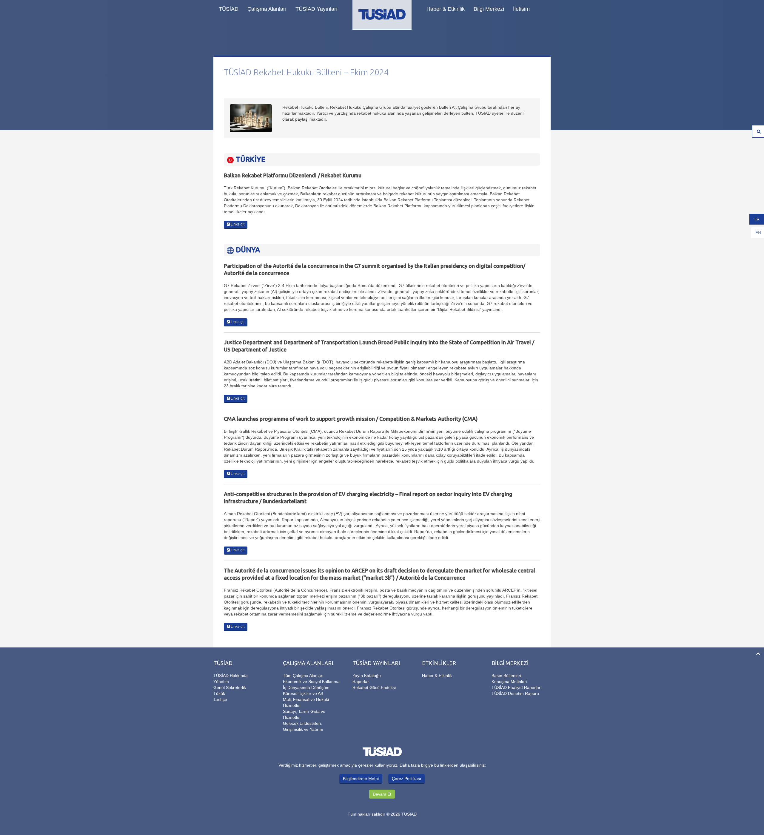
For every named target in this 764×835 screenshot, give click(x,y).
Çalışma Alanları (266, 9)
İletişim (521, 9)
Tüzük (219, 693)
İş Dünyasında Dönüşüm (306, 687)
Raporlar (360, 681)
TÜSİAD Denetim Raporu (515, 693)
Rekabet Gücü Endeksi (374, 687)
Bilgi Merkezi (489, 9)
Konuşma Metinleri (509, 681)
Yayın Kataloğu (366, 675)
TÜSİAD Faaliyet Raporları (517, 687)
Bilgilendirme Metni (361, 778)
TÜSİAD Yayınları (316, 9)
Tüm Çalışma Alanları (303, 675)
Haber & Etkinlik (445, 9)
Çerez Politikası (406, 778)
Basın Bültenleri (506, 675)
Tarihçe (220, 699)
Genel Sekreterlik (229, 687)
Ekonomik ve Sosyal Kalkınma (311, 681)
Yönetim (221, 681)
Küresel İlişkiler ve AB (303, 693)
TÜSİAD (228, 9)
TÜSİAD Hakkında (230, 675)
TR (757, 219)
